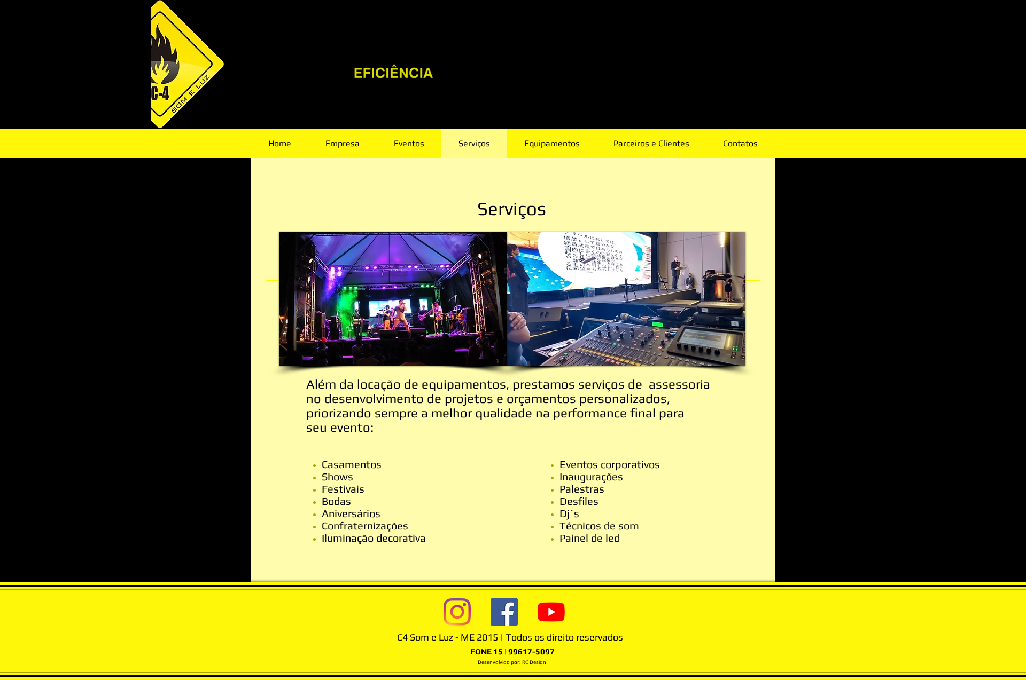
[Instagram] (457, 612)
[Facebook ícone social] (504, 612)
